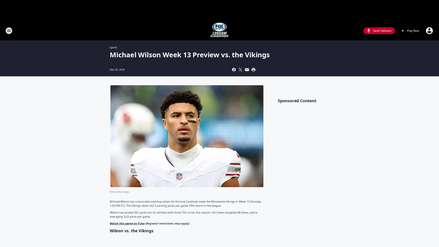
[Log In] (430, 30)
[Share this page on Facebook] (234, 69)
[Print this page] (253, 69)
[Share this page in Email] (247, 69)
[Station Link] (219, 31)
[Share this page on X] (240, 69)
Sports (113, 47)
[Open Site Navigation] (8, 30)
